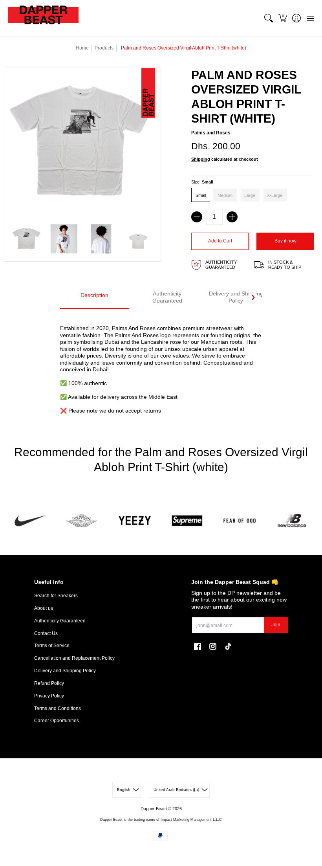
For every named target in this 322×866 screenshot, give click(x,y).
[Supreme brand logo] (187, 521)
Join (275, 624)
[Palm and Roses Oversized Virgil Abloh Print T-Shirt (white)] (27, 239)
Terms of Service (52, 645)
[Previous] (69, 297)
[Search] (269, 18)
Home (82, 48)
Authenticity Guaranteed (60, 621)
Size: (202, 182)
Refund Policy (49, 683)
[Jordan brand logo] (82, 521)
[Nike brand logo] (30, 521)
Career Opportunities (56, 720)
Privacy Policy (49, 696)
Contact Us (46, 633)
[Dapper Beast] (43, 18)
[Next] (253, 297)
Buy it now (285, 241)
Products (104, 48)
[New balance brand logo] (292, 521)
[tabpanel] (161, 365)
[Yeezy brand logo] (135, 521)
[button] (282, 18)
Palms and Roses (211, 133)
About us (43, 608)
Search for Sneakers (56, 595)
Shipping (200, 159)
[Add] (232, 216)
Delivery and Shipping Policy (65, 670)
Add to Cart (220, 241)
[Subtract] (196, 216)
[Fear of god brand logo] (239, 521)
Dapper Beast (154, 808)
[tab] (94, 297)
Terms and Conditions (57, 708)
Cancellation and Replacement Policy (74, 658)
